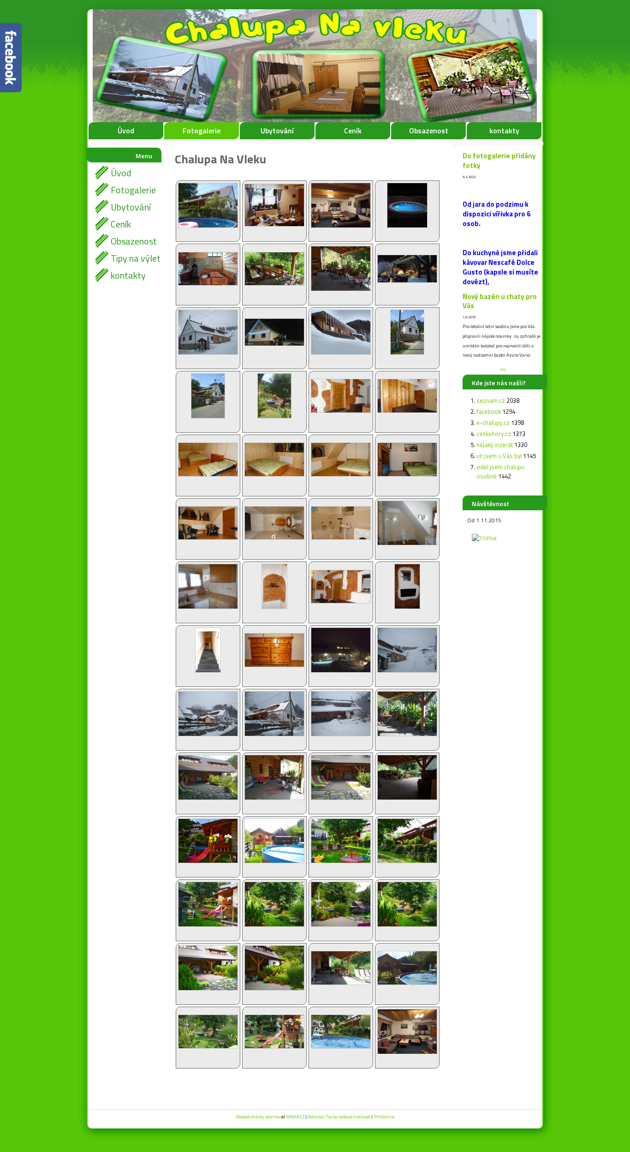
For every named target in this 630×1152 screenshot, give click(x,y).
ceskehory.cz (493, 433)
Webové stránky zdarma (258, 1117)
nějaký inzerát (494, 444)
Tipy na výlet (135, 258)
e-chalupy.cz (493, 422)
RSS (503, 369)
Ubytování (277, 130)
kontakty (504, 130)
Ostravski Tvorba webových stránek (339, 1117)
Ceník (353, 130)
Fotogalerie (201, 130)
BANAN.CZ (295, 1117)
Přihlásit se (384, 1117)
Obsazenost (428, 130)
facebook (488, 411)
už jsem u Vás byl (499, 455)
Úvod (126, 130)
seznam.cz (490, 400)
